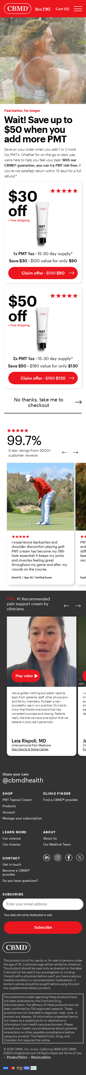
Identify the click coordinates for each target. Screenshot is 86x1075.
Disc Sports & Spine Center (30, 749)
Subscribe (43, 927)
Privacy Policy (17, 1057)
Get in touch (12, 864)
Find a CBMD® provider (60, 800)
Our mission (12, 844)
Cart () (62, 8)
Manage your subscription (22, 818)
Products (9, 806)
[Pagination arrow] (62, 452)
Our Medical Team (57, 844)
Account (9, 812)
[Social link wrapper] (46, 858)
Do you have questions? (20, 881)
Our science (12, 838)
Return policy (41, 1057)
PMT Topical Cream (17, 800)
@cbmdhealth (23, 780)
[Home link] (17, 8)
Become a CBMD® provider (16, 872)
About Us (50, 838)
